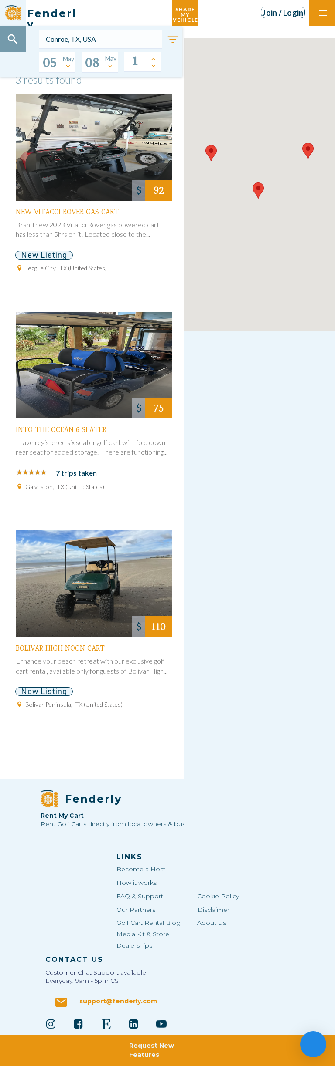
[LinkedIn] (134, 1024)
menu (323, 13)
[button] (211, 153)
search (12, 39)
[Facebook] (78, 1024)
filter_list (172, 39)
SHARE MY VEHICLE (185, 13)
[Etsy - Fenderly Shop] (106, 1024)
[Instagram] (50, 1024)
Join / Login (282, 12)
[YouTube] (161, 1024)
